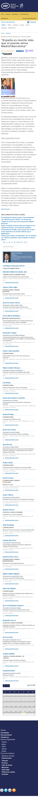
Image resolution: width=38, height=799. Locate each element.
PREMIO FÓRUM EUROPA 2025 (15, 272)
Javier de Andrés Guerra (11, 302)
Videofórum (4, 18)
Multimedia (6, 209)
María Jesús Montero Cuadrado (14, 398)
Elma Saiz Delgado (9, 588)
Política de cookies (8, 772)
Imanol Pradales (8, 414)
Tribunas (5, 760)
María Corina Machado (11, 351)
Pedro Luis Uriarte (9, 429)
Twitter (6, 790)
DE (15, 242)
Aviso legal (5, 769)
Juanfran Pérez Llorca (10, 556)
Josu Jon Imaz (8, 637)
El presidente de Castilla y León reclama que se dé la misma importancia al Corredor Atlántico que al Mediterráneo (18, 231)
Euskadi (22, 25)
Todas (3, 25)
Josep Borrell (7, 444)
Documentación (24, 14)
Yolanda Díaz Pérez (9, 540)
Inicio (2, 14)
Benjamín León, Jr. (9, 620)
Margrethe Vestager (10, 333)
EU (9, 242)
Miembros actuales (8, 756)
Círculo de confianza (7, 753)
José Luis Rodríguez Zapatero (13, 605)
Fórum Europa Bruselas (29, 18)
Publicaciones (7, 758)
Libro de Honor (7, 765)
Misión (4, 744)
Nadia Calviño (8, 462)
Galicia (27, 25)
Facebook (2, 790)
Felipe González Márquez (11, 368)
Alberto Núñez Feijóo (10, 287)
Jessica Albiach (8, 495)
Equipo (4, 751)
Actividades (15, 14)
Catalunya (15, 25)
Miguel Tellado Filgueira (11, 573)
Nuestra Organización (8, 739)
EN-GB (18, 242)
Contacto (5, 774)
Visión (4, 746)
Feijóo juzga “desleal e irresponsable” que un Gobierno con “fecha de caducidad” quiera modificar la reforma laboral (18, 237)
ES (4, 242)
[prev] (4, 685)
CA (6, 242)
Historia (4, 742)
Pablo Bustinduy (8, 525)
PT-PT (25, 242)
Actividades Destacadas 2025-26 (14, 266)
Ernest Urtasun (8, 478)
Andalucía (4, 28)
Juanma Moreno (8, 509)
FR (22, 242)
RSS (14, 790)
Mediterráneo (12, 28)
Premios (4, 763)
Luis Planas (7, 382)
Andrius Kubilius (9, 653)
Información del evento (11, 282)
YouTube (10, 790)
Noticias (8, 14)
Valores (4, 749)
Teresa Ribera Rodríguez (11, 315)
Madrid (9, 25)
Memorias (5, 767)
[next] (8, 685)
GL (12, 242)
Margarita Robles (9, 670)
